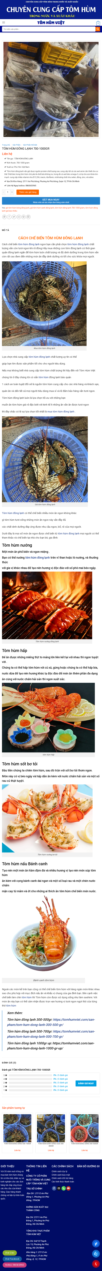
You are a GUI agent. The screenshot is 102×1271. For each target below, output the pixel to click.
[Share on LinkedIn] (28, 217)
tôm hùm (43, 377)
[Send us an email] (59, 1188)
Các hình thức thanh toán (63, 1181)
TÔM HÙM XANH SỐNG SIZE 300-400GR (51, 1145)
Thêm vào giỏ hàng (27, 192)
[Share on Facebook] (9, 217)
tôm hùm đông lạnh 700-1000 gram (70, 208)
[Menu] (3, 22)
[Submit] (97, 29)
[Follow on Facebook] (54, 1188)
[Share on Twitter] (14, 217)
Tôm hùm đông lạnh (13, 513)
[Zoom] (5, 135)
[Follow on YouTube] (68, 1188)
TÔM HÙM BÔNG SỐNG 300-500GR (84, 1144)
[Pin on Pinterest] (23, 217)
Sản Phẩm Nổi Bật (30, 145)
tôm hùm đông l (66, 533)
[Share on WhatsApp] (4, 217)
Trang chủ (6, 145)
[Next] (100, 1133)
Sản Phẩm (16, 145)
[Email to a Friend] (19, 217)
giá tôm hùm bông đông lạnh (17, 208)
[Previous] (2, 1133)
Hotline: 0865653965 (14, 1265)
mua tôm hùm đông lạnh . (61, 411)
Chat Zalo (9, 1253)
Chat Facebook (12, 1259)
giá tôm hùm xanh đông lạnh (42, 208)
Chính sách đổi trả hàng (62, 1178)
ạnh (77, 533)
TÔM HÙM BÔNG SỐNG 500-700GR (17, 1144)
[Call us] (63, 1188)
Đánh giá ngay (86, 1083)
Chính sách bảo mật (61, 1175)
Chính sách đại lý (59, 1171)
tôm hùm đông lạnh (29, 244)
